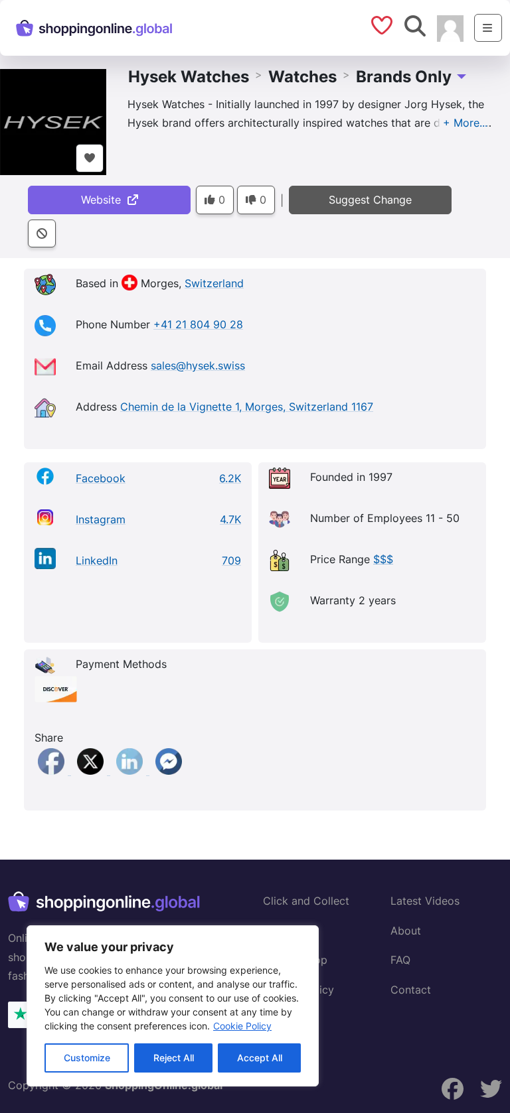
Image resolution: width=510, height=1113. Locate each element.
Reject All (173, 1057)
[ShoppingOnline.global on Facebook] (453, 1089)
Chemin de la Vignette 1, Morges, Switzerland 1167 (246, 406)
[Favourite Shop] (90, 158)
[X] (92, 770)
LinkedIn (97, 560)
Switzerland (214, 283)
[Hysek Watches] (53, 120)
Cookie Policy (242, 1025)
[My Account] (450, 27)
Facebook (101, 478)
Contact (410, 989)
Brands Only (404, 76)
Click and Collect (306, 900)
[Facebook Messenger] (168, 770)
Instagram (101, 519)
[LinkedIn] (131, 770)
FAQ (400, 959)
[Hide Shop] (42, 234)
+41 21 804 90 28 (198, 324)
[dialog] (173, 1005)
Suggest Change (370, 199)
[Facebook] (53, 770)
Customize (87, 1057)
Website (104, 199)
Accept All (259, 1057)
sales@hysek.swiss (198, 365)
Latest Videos (425, 900)
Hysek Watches (188, 76)
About (405, 930)
